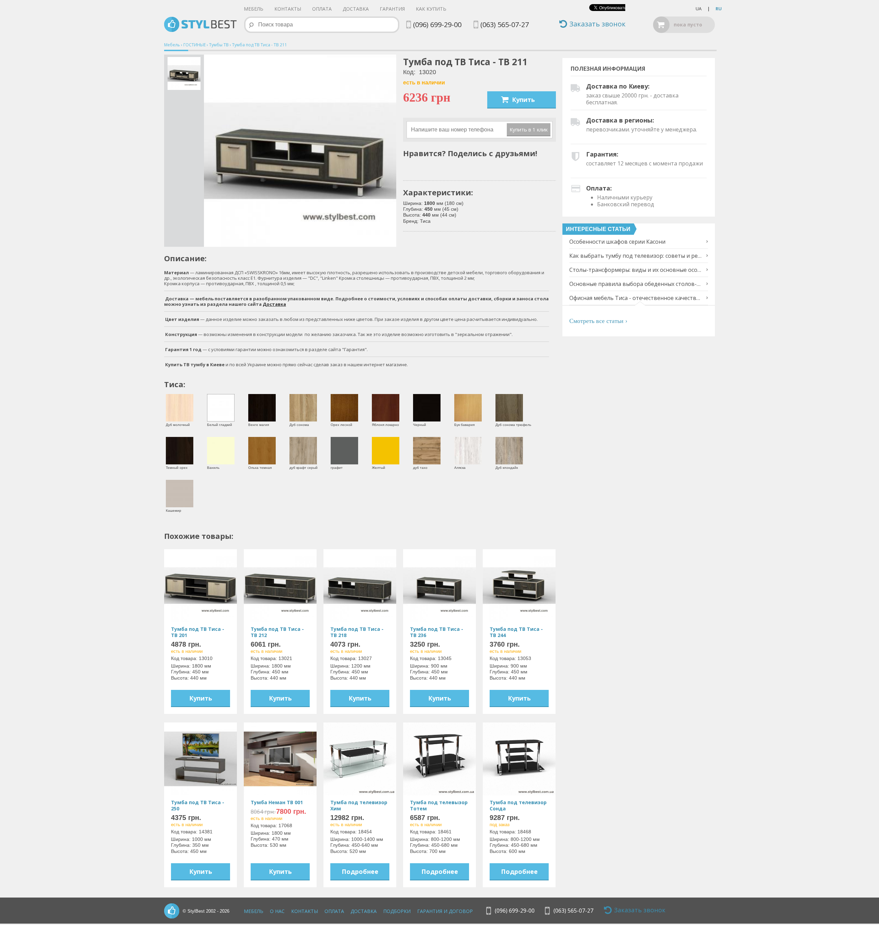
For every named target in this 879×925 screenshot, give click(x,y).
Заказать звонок (597, 24)
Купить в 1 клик (529, 129)
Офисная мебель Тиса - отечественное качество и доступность (636, 298)
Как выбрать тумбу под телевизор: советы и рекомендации (636, 255)
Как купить (431, 9)
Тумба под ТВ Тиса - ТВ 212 (277, 632)
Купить (523, 99)
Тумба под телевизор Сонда (518, 805)
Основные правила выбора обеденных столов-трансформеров (636, 284)
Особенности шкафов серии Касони (617, 241)
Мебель (253, 9)
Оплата (322, 9)
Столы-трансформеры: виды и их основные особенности (636, 270)
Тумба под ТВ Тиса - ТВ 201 (197, 632)
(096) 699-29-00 (437, 24)
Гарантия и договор (445, 911)
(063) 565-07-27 (504, 24)
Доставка (356, 9)
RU (719, 8)
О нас (277, 911)
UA (698, 8)
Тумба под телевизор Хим (358, 805)
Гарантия (392, 9)
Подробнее (360, 871)
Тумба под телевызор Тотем (439, 805)
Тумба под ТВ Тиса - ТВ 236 (436, 632)
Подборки (397, 911)
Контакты (287, 9)
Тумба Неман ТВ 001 (277, 802)
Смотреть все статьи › (642, 308)
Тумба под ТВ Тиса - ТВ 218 (357, 632)
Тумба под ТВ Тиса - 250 (197, 805)
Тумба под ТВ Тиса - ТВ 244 (516, 632)
